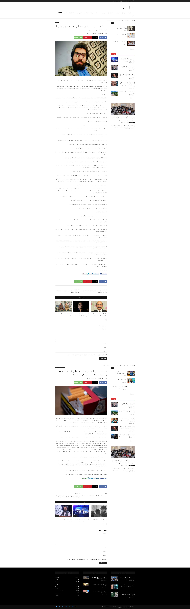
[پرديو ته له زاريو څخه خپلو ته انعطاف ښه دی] (86, 591)
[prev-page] (106, 320)
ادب (56, 22)
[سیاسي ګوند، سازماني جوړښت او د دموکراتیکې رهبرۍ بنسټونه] (99, 306)
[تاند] (99, 33)
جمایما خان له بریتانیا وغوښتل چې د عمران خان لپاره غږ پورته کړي (127, 75)
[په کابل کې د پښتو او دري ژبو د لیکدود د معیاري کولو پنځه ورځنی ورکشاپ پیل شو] (123, 109)
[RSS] (62, 606)
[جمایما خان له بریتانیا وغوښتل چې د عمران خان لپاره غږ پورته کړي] (114, 75)
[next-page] (103, 320)
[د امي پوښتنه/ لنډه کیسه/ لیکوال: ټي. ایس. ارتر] (131, 28)
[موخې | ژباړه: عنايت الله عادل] (131, 35)
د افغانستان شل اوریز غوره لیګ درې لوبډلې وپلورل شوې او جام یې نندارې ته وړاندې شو (127, 59)
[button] (133, 16)
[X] (127, 1)
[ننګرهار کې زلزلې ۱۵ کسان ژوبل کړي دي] (114, 93)
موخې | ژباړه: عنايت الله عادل (120, 34)
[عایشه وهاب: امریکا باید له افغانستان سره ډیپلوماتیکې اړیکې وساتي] (114, 67)
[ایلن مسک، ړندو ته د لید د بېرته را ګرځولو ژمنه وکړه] (114, 586)
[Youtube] (125, 1)
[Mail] (66, 606)
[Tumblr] (129, 1)
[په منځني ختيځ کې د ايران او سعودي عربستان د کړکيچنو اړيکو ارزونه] (114, 594)
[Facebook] (133, 1)
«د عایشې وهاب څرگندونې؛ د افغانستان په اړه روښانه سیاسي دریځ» (81, 315)
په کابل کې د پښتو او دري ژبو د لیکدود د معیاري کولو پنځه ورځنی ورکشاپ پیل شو (123, 118)
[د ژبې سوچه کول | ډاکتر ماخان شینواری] (131, 43)
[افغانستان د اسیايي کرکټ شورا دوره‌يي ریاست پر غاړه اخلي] (114, 578)
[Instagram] (131, 1)
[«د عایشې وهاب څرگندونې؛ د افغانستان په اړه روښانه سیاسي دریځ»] (81, 306)
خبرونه (113, 54)
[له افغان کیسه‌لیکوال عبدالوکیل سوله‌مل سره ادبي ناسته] (63, 306)
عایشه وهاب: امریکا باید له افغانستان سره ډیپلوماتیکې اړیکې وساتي (128, 67)
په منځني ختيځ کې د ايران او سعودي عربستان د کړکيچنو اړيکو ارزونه (128, 594)
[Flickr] (72, 606)
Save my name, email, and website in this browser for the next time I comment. (87, 355)
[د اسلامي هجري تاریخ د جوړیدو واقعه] (86, 584)
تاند (93, 33)
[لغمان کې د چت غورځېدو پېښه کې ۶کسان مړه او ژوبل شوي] (86, 577)
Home (133, 20)
